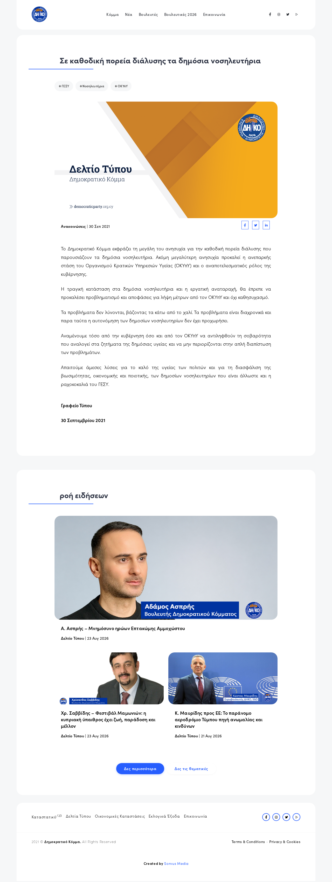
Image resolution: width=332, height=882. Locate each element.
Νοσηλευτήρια (93, 86)
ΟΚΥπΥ (123, 86)
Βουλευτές (148, 14)
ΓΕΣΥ (65, 86)
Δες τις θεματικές (191, 768)
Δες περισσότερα (140, 768)
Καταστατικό (47, 816)
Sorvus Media (176, 863)
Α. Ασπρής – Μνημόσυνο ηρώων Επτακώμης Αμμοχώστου (123, 628)
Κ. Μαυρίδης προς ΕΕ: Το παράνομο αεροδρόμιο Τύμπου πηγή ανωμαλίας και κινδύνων (218, 719)
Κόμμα (112, 14)
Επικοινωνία (214, 14)
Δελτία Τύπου (78, 816)
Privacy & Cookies (284, 841)
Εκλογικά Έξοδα (164, 816)
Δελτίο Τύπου (72, 638)
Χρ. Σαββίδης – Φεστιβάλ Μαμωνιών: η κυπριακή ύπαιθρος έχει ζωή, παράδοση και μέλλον (108, 719)
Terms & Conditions (248, 841)
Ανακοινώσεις (73, 226)
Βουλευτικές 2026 (180, 14)
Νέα (128, 14)
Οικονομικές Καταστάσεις (120, 816)
